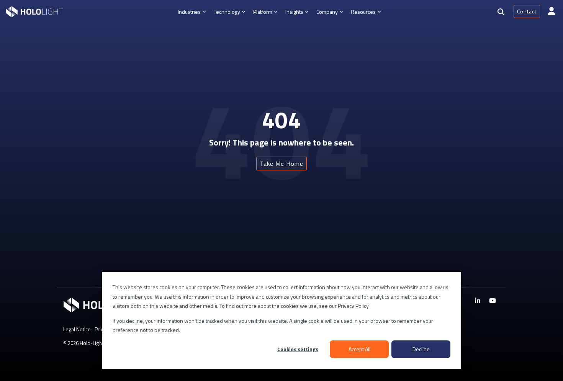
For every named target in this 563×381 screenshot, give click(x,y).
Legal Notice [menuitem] (77, 329)
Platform (262, 12)
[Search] (501, 12)
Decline (421, 349)
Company (327, 12)
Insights (294, 12)
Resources (363, 12)
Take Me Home (281, 163)
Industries (189, 12)
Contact (527, 11)
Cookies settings (297, 349)
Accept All (359, 349)
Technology (227, 12)
